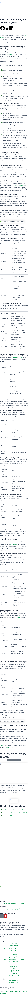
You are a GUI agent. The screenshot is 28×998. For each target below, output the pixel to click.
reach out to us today (9, 747)
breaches (18, 617)
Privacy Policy (9, 991)
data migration (14, 544)
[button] (2, 29)
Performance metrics (17, 357)
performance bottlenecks (18, 185)
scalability (9, 54)
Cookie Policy (17, 991)
